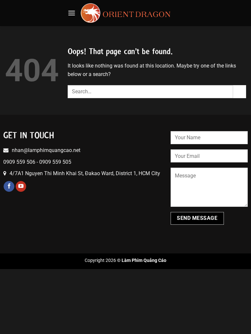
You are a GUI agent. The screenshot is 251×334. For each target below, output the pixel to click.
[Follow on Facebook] (9, 186)
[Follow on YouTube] (21, 186)
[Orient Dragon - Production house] (126, 13)
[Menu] (71, 13)
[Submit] (239, 91)
